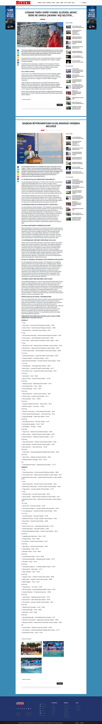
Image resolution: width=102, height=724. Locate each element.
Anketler (77, 706)
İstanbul (23, 73)
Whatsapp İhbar (29, 714)
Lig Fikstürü (66, 710)
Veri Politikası (18, 715)
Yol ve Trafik (66, 706)
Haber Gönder (28, 715)
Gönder (59, 104)
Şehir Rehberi (66, 715)
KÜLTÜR (69, 2)
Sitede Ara (78, 705)
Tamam (82, 722)
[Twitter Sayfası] (19, 708)
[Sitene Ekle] (31, 708)
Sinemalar (66, 713)
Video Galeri (43, 706)
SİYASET (53, 2)
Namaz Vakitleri (67, 708)
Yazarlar (43, 708)
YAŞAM (61, 2)
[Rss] (27, 708)
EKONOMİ (48, 2)
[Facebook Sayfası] (16, 708)
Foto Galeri (43, 704)
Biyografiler (78, 708)
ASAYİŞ (44, 2)
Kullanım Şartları (29, 712)
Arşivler (42, 710)
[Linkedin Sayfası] (25, 708)
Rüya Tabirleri (78, 709)
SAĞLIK (57, 2)
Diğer (73, 2)
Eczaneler (66, 709)
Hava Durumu (66, 705)
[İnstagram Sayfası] (21, 708)
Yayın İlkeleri (18, 714)
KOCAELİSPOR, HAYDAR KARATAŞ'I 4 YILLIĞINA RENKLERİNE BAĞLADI (76, 107)
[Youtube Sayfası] (23, 708)
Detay (77, 722)
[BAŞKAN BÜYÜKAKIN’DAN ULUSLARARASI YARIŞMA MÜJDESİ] (40, 148)
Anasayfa (18, 7)
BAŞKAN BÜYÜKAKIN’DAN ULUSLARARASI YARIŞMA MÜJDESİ (77, 42)
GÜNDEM (39, 2)
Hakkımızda (18, 712)
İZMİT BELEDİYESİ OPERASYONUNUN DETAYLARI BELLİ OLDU (78, 76)
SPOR (65, 2)
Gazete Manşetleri (67, 717)
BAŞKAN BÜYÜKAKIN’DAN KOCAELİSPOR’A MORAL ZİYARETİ (77, 81)
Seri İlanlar (66, 714)
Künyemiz (43, 713)
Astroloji (77, 710)
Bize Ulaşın (43, 715)
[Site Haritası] (29, 708)
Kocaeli (30, 73)
